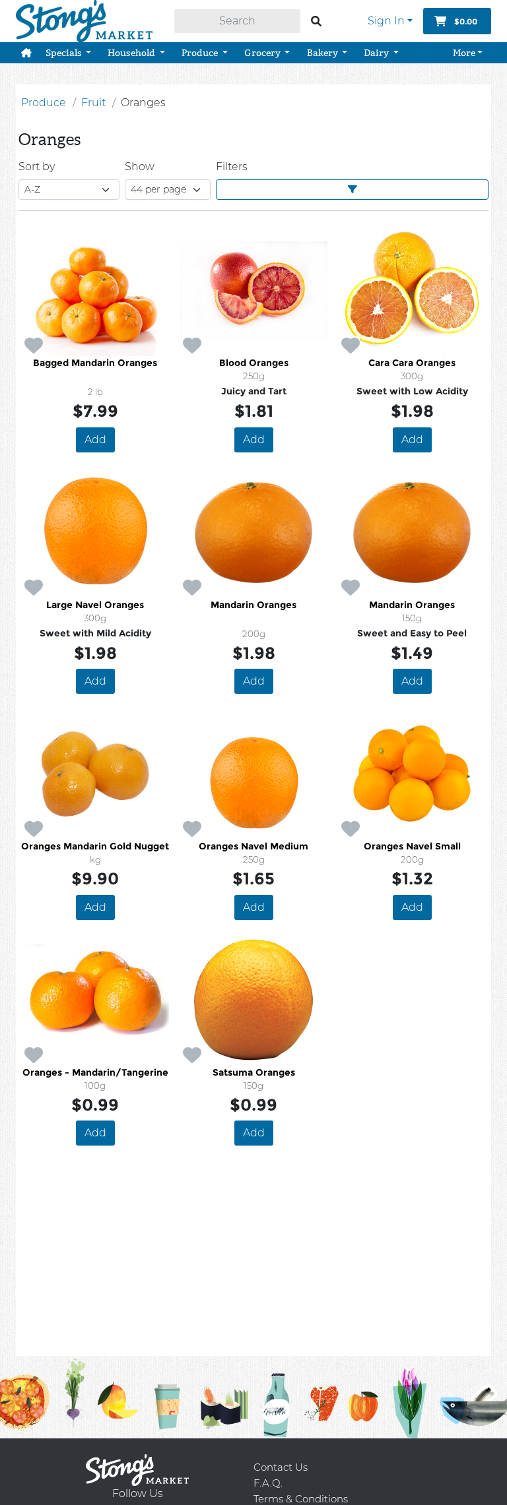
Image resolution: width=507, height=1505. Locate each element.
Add (95, 439)
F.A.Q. (268, 1483)
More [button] (464, 53)
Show (139, 166)
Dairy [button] (377, 53)
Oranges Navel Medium (253, 846)
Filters (232, 166)
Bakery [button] (323, 53)
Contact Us (281, 1467)
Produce (43, 102)
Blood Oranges (253, 363)
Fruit (93, 102)
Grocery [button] (263, 53)
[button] (26, 53)
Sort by (36, 166)
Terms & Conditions (301, 1498)
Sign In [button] (386, 21)
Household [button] (132, 53)
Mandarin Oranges (253, 605)
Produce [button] (201, 53)
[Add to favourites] (33, 346)
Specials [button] (65, 53)
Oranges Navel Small (412, 846)
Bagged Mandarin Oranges (95, 363)
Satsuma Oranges (254, 1072)
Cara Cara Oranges (412, 363)
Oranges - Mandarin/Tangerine (95, 1072)
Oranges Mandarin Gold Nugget (95, 846)
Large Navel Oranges (95, 605)
